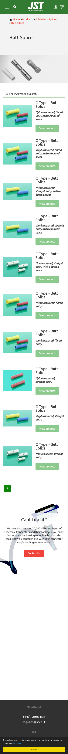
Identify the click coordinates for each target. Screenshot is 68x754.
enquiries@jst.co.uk (34, 722)
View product (47, 128)
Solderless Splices (46, 19)
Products (27, 19)
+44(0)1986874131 (34, 716)
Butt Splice (17, 22)
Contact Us (34, 553)
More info (17, 743)
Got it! (34, 749)
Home (16, 19)
